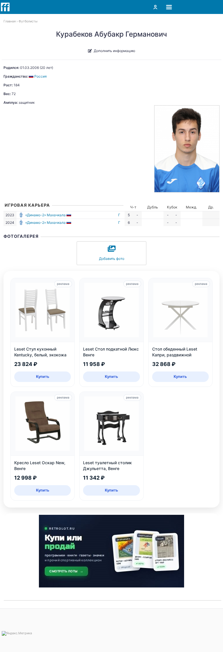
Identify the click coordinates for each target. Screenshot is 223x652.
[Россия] (69, 215)
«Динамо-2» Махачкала (45, 215)
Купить (42, 376)
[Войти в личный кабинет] (155, 7)
